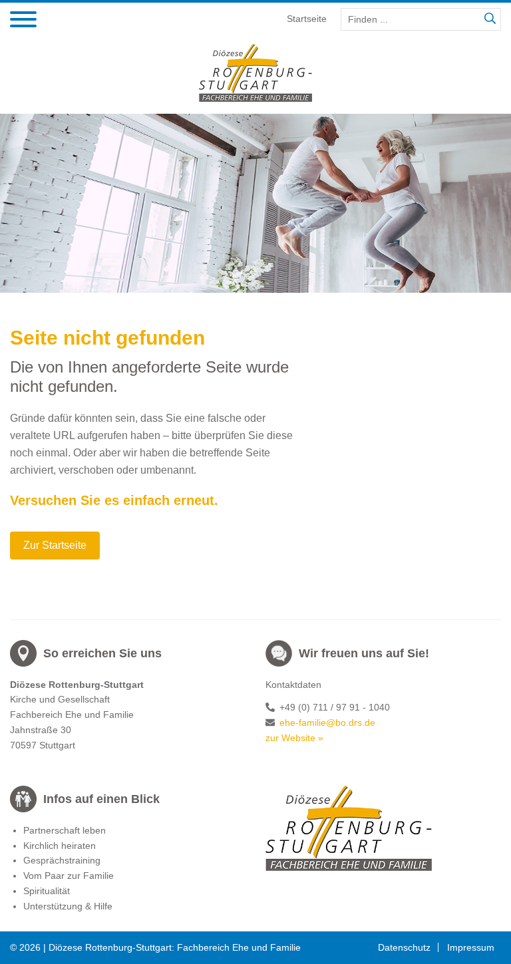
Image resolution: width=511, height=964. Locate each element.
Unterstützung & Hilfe (67, 906)
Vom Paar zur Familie (68, 875)
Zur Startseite (54, 545)
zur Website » (294, 737)
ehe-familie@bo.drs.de (327, 722)
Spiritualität (46, 890)
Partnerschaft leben (64, 830)
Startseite (307, 18)
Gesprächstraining (61, 860)
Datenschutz (404, 947)
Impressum (470, 947)
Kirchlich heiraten (59, 845)
